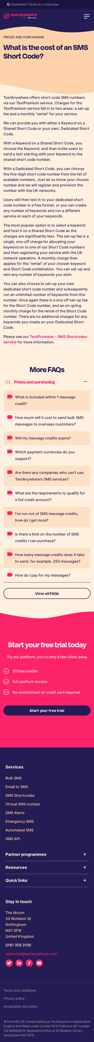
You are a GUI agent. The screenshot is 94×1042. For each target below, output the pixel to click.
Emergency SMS (19, 821)
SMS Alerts (15, 812)
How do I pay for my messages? (42, 575)
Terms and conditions (20, 990)
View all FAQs (47, 593)
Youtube (39, 963)
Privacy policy (14, 998)
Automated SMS (19, 830)
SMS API (12, 838)
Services (14, 767)
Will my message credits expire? (43, 438)
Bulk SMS (13, 778)
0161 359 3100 (18, 945)
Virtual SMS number (22, 804)
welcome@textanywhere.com (31, 953)
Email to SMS (16, 786)
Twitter (9, 963)
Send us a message (44, 4)
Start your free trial (47, 710)
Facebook (29, 963)
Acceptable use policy (20, 1006)
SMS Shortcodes (20, 795)
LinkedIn (19, 963)
